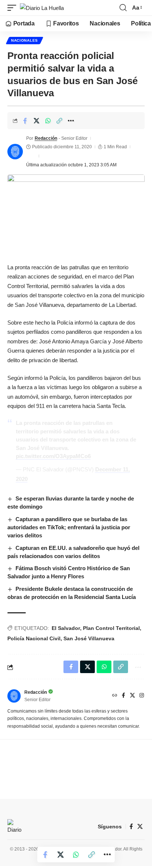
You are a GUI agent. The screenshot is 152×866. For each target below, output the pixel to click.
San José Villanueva (88, 638)
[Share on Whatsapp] (48, 121)
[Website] (114, 696)
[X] (132, 696)
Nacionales (24, 40)
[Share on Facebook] (25, 121)
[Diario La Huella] (42, 8)
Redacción (46, 138)
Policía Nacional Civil (34, 638)
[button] (13, 8)
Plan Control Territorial (111, 628)
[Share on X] (36, 121)
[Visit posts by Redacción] (15, 151)
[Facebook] (123, 696)
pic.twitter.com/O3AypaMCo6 (53, 456)
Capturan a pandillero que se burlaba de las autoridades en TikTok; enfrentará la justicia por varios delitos (68, 527)
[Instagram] (142, 696)
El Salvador (66, 628)
